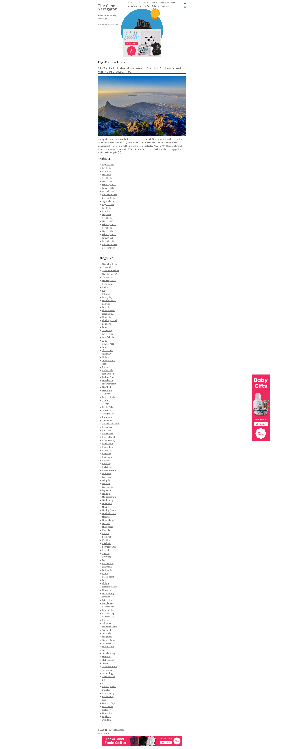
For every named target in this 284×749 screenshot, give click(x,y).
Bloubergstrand (109, 320)
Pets (104, 580)
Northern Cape (109, 547)
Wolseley (106, 710)
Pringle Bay (107, 603)
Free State (107, 390)
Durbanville (107, 370)
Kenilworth (107, 444)
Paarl (104, 560)
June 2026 (106, 171)
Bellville (106, 304)
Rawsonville (107, 610)
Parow (105, 573)
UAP (104, 680)
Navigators (132, 6)
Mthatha (106, 523)
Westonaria (107, 706)
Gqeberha (106, 410)
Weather (164, 2)
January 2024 (108, 238)
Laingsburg (107, 480)
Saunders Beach (109, 627)
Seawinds (106, 633)
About (155, 2)
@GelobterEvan (109, 264)
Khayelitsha (107, 447)
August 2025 (108, 204)
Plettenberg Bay (109, 587)
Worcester (107, 713)
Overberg (106, 557)
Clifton (105, 357)
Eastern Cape (108, 377)
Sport (104, 650)
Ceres (104, 347)
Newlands (106, 543)
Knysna (105, 460)
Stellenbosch (108, 660)
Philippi (105, 583)
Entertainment (109, 384)
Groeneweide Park (110, 424)
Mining (105, 507)
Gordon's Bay (108, 407)
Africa (105, 287)
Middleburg (107, 500)
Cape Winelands (109, 337)
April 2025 (107, 218)
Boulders (106, 327)
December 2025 (109, 191)
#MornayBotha (109, 280)
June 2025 (106, 211)
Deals (173, 2)
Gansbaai (106, 394)
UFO (104, 683)
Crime (105, 364)
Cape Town (107, 334)
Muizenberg (107, 527)
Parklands (107, 570)
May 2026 (106, 174)
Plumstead (107, 590)
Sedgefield (107, 637)
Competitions (108, 360)
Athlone (106, 294)
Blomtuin (106, 317)
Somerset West (109, 643)
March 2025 (107, 221)
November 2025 (109, 194)
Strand (105, 663)
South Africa (108, 647)
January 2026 (108, 188)
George (105, 404)
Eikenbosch (107, 380)
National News (142, 2)
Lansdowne (107, 487)
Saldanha (106, 623)
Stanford (106, 656)
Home (129, 2)
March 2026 (107, 181)
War (104, 700)
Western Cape (108, 703)
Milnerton (107, 503)
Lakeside (106, 483)
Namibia (106, 530)
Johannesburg (108, 440)
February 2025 (109, 224)
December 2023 (109, 241)
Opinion (105, 553)
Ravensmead (108, 607)
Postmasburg (108, 593)
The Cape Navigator (107, 7)
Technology (107, 673)
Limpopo (106, 493)
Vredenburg (107, 696)
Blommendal (108, 314)
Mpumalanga (108, 520)
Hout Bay (106, 430)
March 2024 (107, 231)
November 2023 (109, 244)
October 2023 (108, 248)
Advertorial (107, 284)
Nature (105, 533)
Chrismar (106, 354)
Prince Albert (108, 600)
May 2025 (106, 214)
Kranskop (106, 463)
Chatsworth (107, 350)
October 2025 (108, 198)
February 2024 (109, 234)
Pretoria (106, 597)
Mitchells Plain (109, 513)
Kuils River (107, 467)
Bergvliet (106, 307)
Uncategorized (109, 686)
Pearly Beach (108, 577)
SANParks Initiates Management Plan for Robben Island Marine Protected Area (139, 70)
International (108, 437)
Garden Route (108, 397)
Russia (105, 620)
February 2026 (109, 184)
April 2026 (107, 178)
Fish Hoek (106, 387)
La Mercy (106, 473)
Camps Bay (107, 330)
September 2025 (109, 201)
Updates (106, 690)
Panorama (107, 567)
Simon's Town (108, 640)
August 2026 (108, 165)
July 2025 (106, 208)
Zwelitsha (106, 720)
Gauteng (106, 400)
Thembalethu (108, 676)
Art (103, 290)
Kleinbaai (106, 453)
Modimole (107, 517)
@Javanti (106, 267)
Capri (104, 340)
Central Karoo (108, 344)
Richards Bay (108, 613)
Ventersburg (108, 693)
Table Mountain (109, 666)
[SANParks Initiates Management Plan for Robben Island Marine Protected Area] (142, 105)
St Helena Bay (108, 653)
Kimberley (107, 450)
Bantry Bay (107, 297)
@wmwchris (107, 277)
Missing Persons (109, 510)
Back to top (103, 733)
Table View (107, 670)
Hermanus (107, 427)
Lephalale (106, 490)
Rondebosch (108, 617)
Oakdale (106, 550)
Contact (165, 6)
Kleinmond (107, 457)
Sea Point (106, 630)
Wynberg (106, 716)
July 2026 (106, 168)
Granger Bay (108, 414)
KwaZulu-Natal (109, 470)
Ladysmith (107, 477)
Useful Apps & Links (149, 6)
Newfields (106, 540)
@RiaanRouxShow (110, 270)
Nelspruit (106, 537)
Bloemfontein (108, 310)
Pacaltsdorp (107, 563)
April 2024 (107, 228)
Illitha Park (107, 434)
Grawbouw (107, 417)
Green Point (107, 420)
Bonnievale (107, 324)
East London (108, 374)
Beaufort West (109, 300)
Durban (105, 367)
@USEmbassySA (109, 274)
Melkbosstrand (109, 497)
